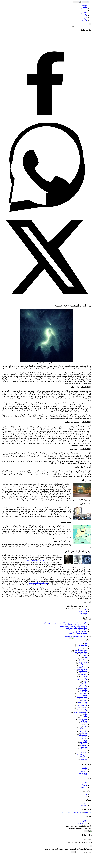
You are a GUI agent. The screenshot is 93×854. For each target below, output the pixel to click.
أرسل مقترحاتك (82, 823)
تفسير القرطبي (82, 611)
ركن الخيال (84, 787)
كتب (86, 796)
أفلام (85, 794)
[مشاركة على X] (46, 301)
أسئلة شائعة (83, 769)
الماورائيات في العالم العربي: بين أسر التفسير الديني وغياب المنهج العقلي (65, 622)
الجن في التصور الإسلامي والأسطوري (76, 624)
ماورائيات (79, 636)
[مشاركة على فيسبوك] (46, 121)
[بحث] (78, 2)
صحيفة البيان (83, 613)
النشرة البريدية (83, 821)
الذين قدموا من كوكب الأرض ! (38, 583)
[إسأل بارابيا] (88, 831)
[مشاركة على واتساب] (46, 211)
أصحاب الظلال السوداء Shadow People (38, 560)
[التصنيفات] (85, 2)
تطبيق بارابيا (83, 803)
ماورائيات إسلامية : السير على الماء (76, 628)
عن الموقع (84, 771)
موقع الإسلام (83, 609)
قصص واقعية (83, 784)
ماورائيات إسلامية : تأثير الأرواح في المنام (75, 629)
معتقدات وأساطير (70, 636)
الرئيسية (84, 768)
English (85, 774)
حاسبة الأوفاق (83, 805)
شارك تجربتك (83, 820)
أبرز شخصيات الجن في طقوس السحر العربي (73, 626)
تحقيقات (84, 785)
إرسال (72, 852)
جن (84, 636)
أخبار (85, 782)
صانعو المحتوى (83, 773)
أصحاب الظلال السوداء (80, 631)
